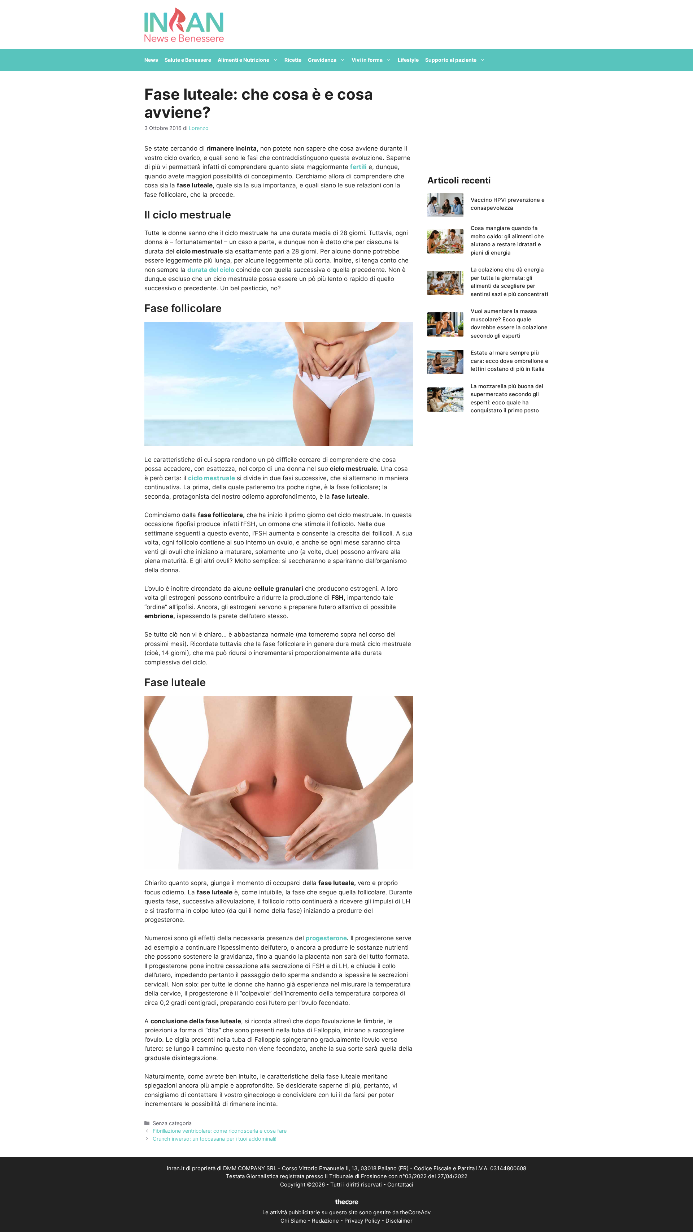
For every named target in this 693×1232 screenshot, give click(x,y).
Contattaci (400, 1184)
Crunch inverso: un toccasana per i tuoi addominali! (214, 1139)
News (151, 60)
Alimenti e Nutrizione (243, 60)
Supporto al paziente (450, 60)
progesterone (326, 938)
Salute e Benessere (188, 60)
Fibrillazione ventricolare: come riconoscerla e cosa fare (220, 1131)
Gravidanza (322, 60)
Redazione (325, 1220)
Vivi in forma (367, 60)
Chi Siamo (293, 1220)
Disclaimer (399, 1220)
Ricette (292, 60)
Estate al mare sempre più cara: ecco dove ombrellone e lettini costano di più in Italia (509, 360)
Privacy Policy (362, 1220)
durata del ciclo (210, 269)
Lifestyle (408, 60)
